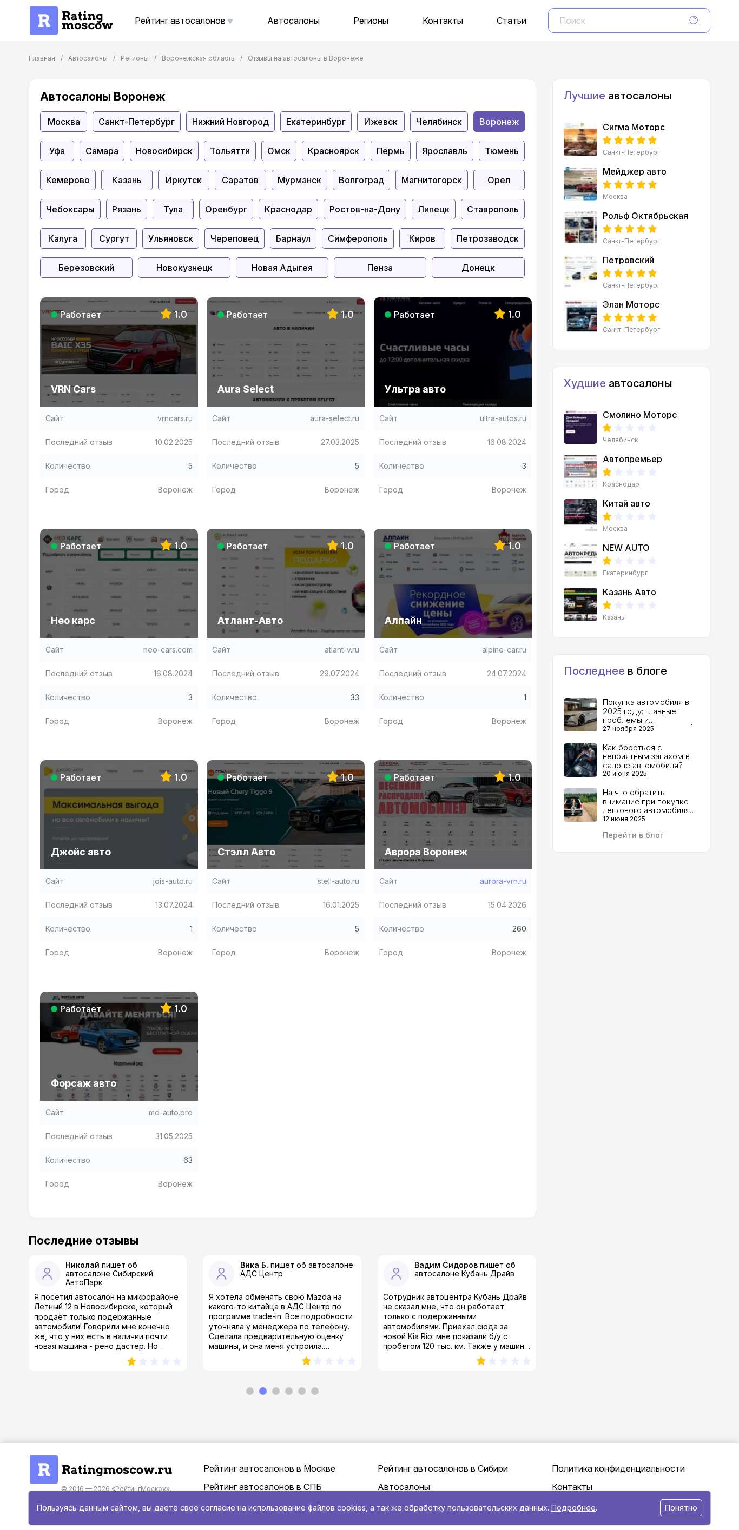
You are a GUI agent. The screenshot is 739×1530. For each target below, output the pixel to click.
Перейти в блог (633, 835)
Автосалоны (293, 20)
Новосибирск (164, 150)
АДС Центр (86, 1273)
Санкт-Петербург (136, 121)
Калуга (62, 238)
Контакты (443, 20)
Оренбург (226, 209)
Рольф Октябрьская (645, 215)
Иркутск (184, 180)
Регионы (370, 20)
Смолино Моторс (640, 414)
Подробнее (573, 1507)
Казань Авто (629, 592)
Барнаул (293, 238)
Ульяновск (170, 238)
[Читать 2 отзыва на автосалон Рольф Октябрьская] (580, 228)
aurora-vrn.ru (503, 881)
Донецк (478, 267)
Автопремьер (632, 459)
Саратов (240, 180)
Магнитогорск (431, 180)
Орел (498, 180)
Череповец (234, 238)
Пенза (380, 267)
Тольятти (230, 150)
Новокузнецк (184, 267)
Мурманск (299, 180)
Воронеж (499, 121)
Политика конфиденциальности (618, 1468)
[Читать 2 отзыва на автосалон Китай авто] (580, 516)
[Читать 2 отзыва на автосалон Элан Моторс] (580, 317)
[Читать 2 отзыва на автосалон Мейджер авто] (580, 184)
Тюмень (502, 150)
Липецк (434, 209)
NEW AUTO (626, 547)
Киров (422, 238)
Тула (173, 209)
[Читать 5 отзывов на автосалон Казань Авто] (580, 604)
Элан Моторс (631, 304)
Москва (64, 121)
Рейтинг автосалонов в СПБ (262, 1486)
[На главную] (71, 11)
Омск (279, 150)
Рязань (126, 209)
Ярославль (444, 150)
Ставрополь (493, 209)
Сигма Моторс (634, 127)
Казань (127, 180)
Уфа (57, 150)
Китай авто (626, 503)
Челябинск (439, 121)
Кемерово (68, 180)
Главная (42, 58)
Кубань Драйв (313, 1273)
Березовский (86, 267)
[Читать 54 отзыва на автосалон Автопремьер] (580, 471)
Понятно (681, 1507)
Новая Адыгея (282, 267)
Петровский (628, 260)
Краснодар (288, 209)
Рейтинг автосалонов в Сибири (443, 1468)
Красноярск (333, 150)
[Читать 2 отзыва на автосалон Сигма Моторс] (580, 139)
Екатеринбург (316, 121)
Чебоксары (70, 209)
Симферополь (358, 238)
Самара (101, 150)
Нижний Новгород (230, 121)
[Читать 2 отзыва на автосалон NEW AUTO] (580, 560)
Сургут (114, 238)
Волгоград (361, 180)
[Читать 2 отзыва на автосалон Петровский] (580, 272)
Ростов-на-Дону (364, 209)
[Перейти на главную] (101, 1460)
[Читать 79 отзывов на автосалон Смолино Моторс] (580, 427)
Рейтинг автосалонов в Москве (269, 1468)
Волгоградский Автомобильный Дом (466, 1278)
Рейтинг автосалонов (180, 20)
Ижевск (381, 121)
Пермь (391, 150)
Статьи (511, 20)
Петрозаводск (488, 238)
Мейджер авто (635, 171)
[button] (250, 1391)
